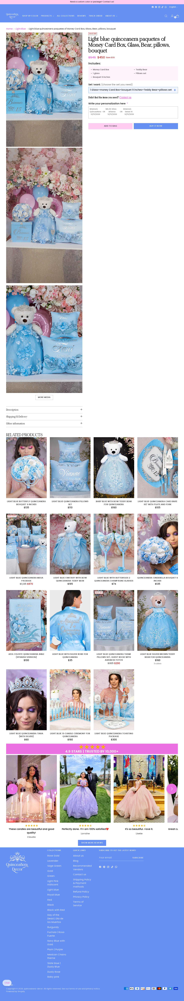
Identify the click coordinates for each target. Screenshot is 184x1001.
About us (78, 856)
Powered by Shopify (15, 992)
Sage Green (54, 866)
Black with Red (56, 910)
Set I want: (110, 84)
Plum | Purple (55, 949)
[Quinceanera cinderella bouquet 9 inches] (157, 544)
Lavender (52, 861)
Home (9, 29)
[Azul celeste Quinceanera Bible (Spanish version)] (26, 620)
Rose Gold (53, 856)
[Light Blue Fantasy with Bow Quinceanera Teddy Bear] (70, 544)
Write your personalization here (107, 103)
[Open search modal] (165, 15)
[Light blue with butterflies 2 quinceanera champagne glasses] (114, 544)
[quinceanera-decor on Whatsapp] (166, 7)
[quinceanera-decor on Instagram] (159, 7)
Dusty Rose (53, 972)
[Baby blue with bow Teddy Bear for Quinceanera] (114, 467)
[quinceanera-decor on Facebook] (153, 7)
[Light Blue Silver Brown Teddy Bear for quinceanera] (157, 620)
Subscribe (138, 858)
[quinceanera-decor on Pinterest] (156, 7)
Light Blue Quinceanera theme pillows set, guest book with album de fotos (114, 657)
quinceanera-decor (33, 989)
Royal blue (53, 895)
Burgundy (53, 927)
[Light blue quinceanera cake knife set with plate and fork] (157, 467)
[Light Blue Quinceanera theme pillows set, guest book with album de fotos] (114, 620)
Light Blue (21, 29)
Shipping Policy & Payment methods (82, 883)
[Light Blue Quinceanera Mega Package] (26, 544)
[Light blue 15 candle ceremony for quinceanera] (70, 699)
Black (50, 905)
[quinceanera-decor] (12, 16)
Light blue (53, 890)
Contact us (79, 874)
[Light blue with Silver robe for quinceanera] (70, 620)
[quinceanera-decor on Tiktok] (162, 7)
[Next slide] (171, 789)
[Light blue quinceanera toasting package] (114, 699)
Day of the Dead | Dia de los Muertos (55, 918)
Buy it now (156, 126)
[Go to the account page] (171, 15)
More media (44, 397)
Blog (75, 861)
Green (51, 876)
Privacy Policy (81, 897)
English (172, 7)
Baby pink (53, 977)
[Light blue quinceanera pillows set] (70, 467)
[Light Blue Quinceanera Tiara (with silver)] (26, 699)
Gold (50, 871)
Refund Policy (81, 892)
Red (49, 900)
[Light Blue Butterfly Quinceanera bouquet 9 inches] (26, 467)
